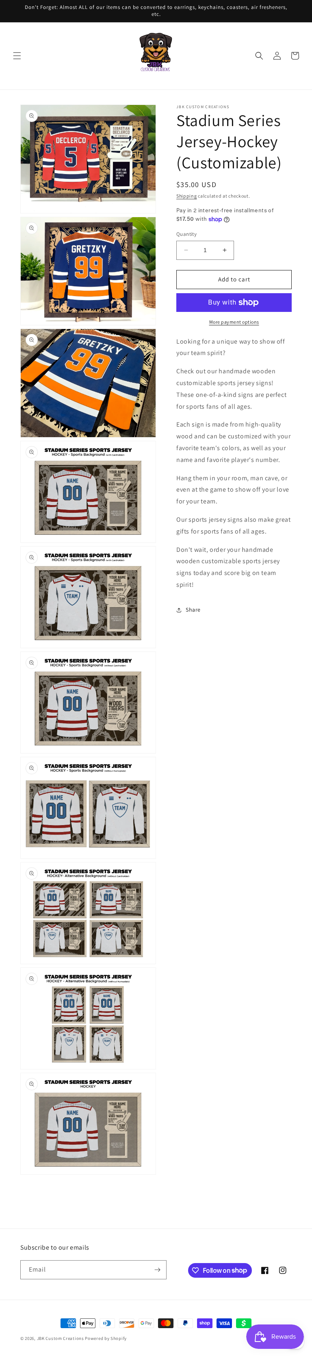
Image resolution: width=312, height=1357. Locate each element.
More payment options (234, 322)
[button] (17, 56)
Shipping (186, 196)
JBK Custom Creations (60, 1338)
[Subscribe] (157, 1269)
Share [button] (193, 609)
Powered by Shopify (106, 1338)
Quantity (186, 234)
